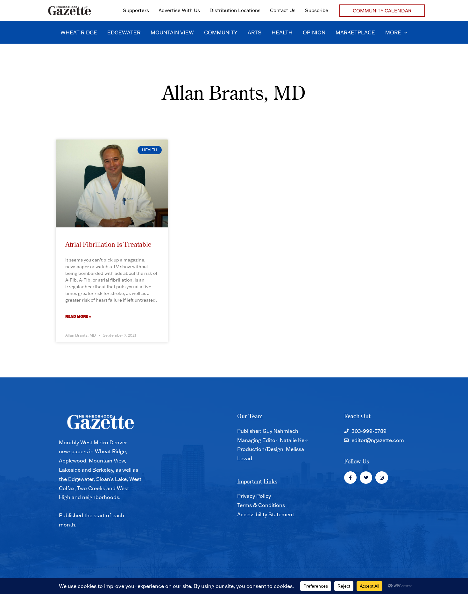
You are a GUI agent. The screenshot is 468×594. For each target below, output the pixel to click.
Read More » (78, 316)
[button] (382, 10)
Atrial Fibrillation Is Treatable (108, 244)
